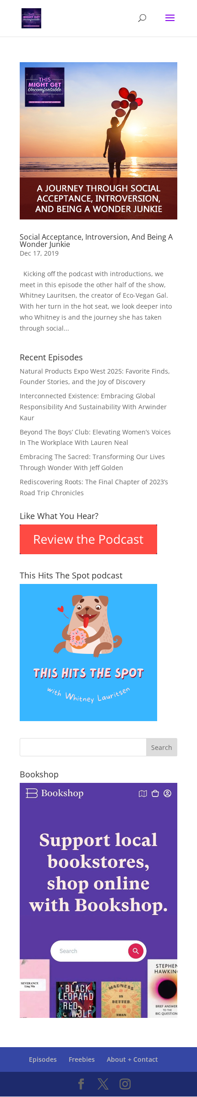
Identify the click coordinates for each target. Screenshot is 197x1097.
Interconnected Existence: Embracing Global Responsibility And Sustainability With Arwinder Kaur (93, 406)
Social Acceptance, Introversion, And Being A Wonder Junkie (96, 240)
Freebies (82, 1059)
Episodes (43, 1059)
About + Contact (132, 1059)
